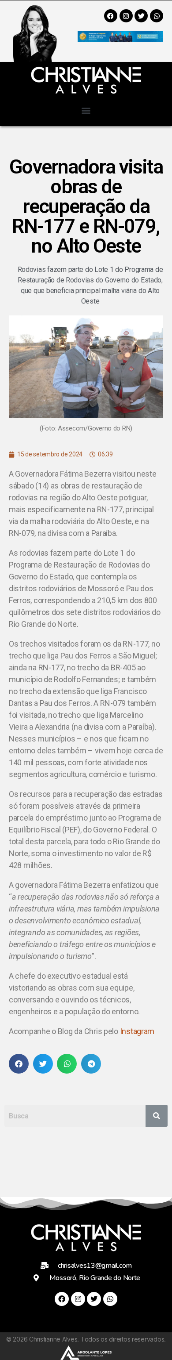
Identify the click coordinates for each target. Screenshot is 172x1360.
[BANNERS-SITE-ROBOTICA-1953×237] (120, 38)
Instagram (137, 1031)
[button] (86, 110)
